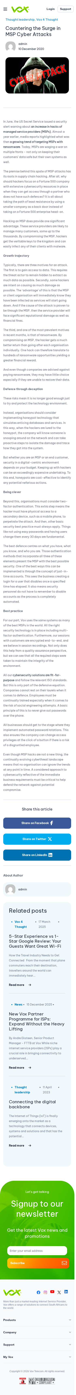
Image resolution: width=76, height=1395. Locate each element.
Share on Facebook (35, 823)
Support (65, 9)
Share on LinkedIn (34, 855)
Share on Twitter (34, 839)
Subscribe (17, 1263)
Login (51, 9)
